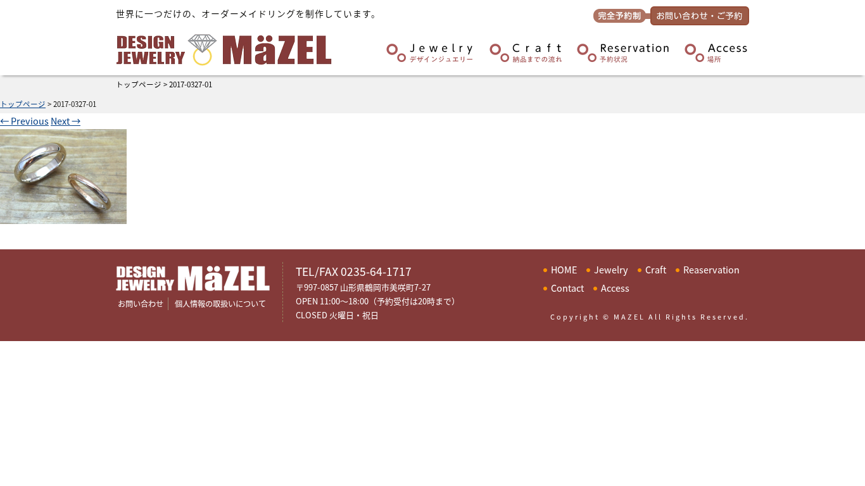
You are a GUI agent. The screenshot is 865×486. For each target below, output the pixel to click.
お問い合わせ (140, 303)
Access (615, 287)
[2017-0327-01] (63, 215)
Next (65, 120)
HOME (564, 269)
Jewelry (611, 269)
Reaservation (711, 269)
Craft (655, 269)
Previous (24, 120)
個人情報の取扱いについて (220, 303)
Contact (567, 287)
